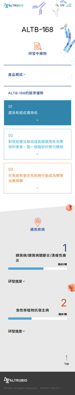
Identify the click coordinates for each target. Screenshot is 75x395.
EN (62, 5)
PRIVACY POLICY (50, 388)
